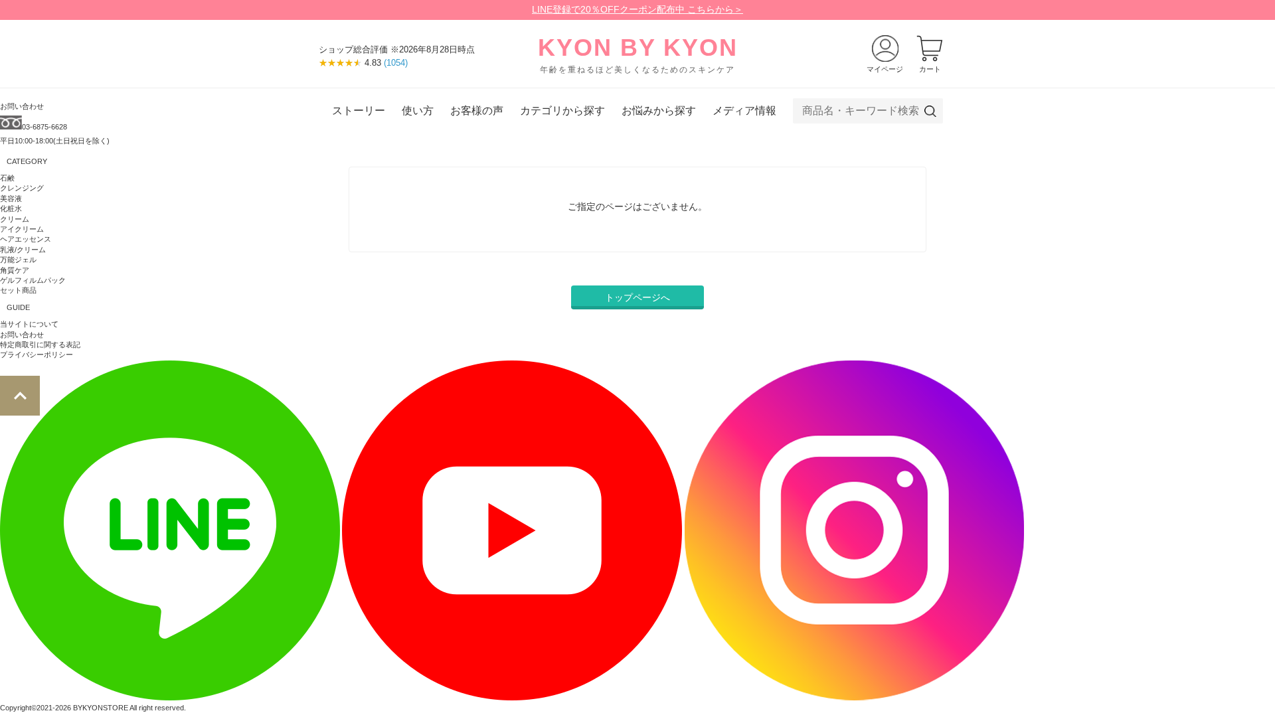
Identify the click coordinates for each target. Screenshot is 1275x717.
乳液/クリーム (23, 250)
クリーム (14, 219)
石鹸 (7, 178)
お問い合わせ (22, 335)
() (396, 63)
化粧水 (11, 208)
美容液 (11, 198)
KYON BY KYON (638, 54)
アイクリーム (22, 229)
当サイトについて (29, 324)
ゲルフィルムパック (33, 280)
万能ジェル (18, 260)
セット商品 (18, 290)
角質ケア (14, 270)
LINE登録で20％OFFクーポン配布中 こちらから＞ (637, 9)
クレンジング (22, 188)
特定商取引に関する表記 (40, 345)
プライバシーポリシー (36, 354)
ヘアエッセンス (25, 239)
